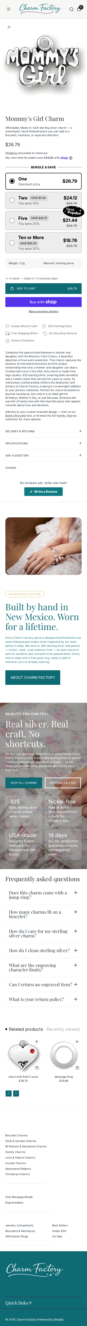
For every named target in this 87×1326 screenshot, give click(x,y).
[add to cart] (36, 1067)
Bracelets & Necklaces (20, 1231)
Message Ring (64, 1076)
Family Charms (67, 415)
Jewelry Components (19, 1225)
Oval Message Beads (19, 1197)
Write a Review (48, 492)
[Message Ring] (64, 1055)
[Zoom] (8, 27)
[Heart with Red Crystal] (23, 1055)
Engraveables (14, 1202)
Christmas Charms (17, 1174)
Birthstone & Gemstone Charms (26, 1146)
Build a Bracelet (15, 415)
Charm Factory (27, 1319)
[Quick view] (36, 1041)
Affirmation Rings (16, 1236)
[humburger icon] (8, 9)
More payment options (43, 311)
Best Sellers (60, 1225)
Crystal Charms (15, 1163)
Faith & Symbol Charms (20, 1141)
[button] (43, 181)
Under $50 (59, 1231)
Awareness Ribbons (18, 1168)
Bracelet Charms (16, 1135)
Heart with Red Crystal (23, 1076)
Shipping (11, 153)
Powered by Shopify (50, 1319)
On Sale (57, 1236)
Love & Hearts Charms (20, 1157)
